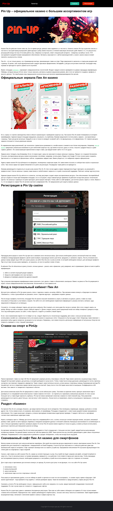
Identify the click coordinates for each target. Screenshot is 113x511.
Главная (74, 3)
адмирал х (16, 70)
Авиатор (34, 3)
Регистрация (88, 3)
